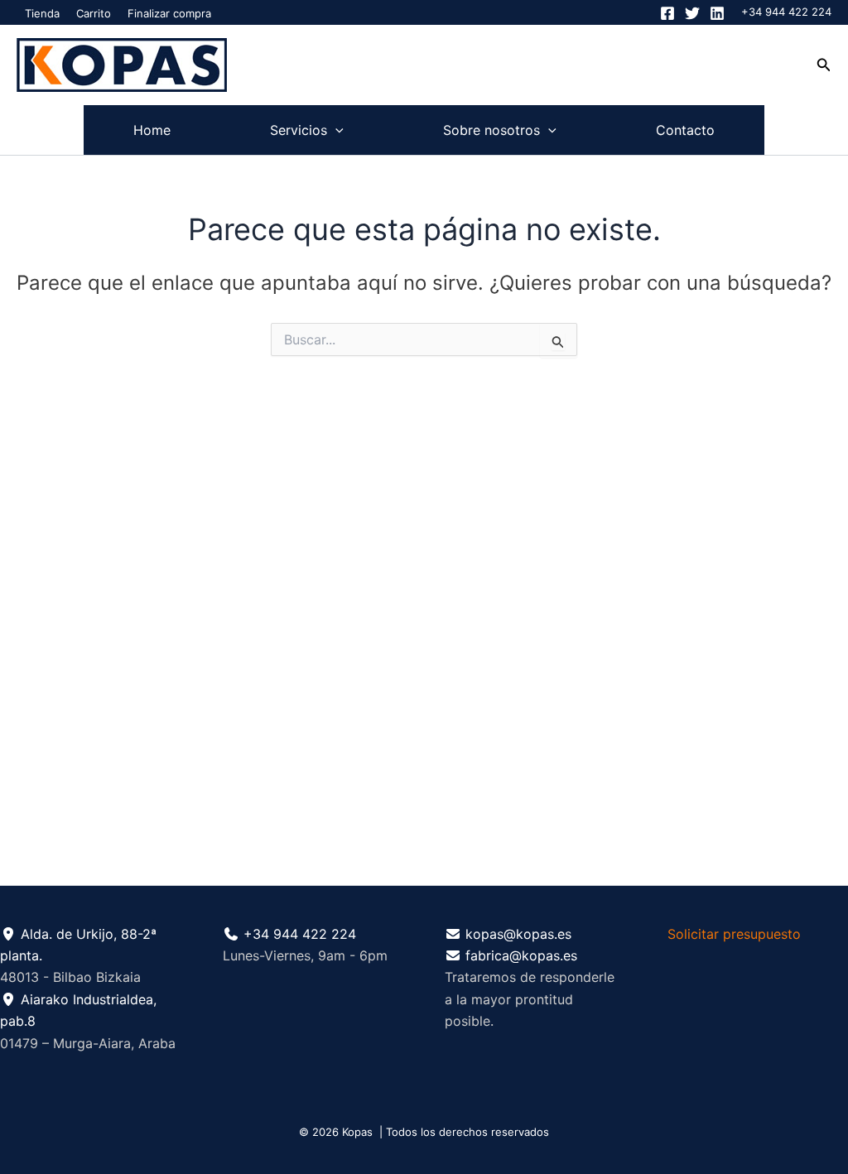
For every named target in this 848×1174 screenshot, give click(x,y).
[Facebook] (667, 13)
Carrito (93, 13)
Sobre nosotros (491, 130)
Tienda (42, 13)
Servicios (298, 130)
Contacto (685, 130)
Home (152, 130)
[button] (824, 65)
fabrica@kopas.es (521, 955)
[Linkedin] (717, 13)
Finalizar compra (169, 13)
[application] (335, 130)
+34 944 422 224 (786, 11)
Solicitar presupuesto (734, 934)
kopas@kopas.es (518, 934)
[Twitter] (692, 13)
